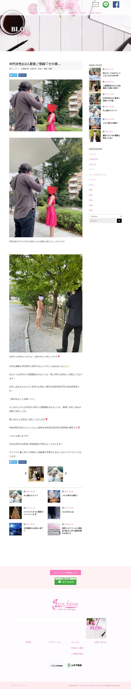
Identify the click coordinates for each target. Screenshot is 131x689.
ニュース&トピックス (97, 175)
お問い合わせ (96, 13)
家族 (91, 200)
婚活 (45, 69)
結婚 (50, 69)
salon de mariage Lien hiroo (91, 685)
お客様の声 (25, 69)
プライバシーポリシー (18, 685)
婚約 (91, 195)
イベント (92, 154)
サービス (59, 13)
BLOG (83, 13)
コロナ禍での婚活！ (70, 495)
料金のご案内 (77, 648)
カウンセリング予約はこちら (65, 572)
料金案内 (71, 13)
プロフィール (45, 13)
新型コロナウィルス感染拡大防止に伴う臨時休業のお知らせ (72, 530)
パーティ (92, 180)
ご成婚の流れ (77, 654)
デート (91, 169)
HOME (32, 13)
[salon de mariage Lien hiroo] (65, 4)
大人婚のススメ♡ (31, 495)
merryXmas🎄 (68, 512)
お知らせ (33, 69)
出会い (40, 69)
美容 (91, 210)
